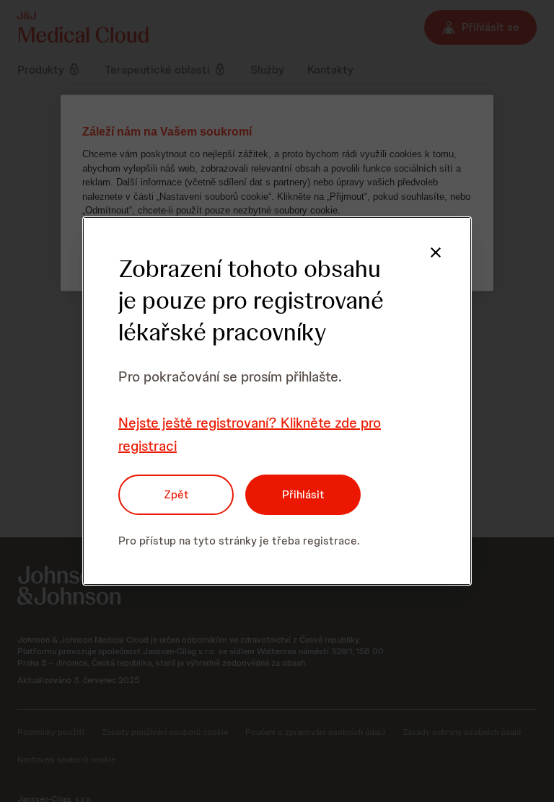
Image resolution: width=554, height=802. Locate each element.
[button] (435, 252)
